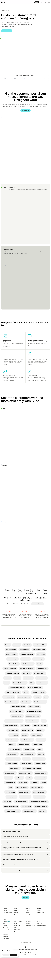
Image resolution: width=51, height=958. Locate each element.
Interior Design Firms (27, 730)
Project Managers (14, 768)
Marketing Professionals (27, 654)
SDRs (10, 787)
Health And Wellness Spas (34, 711)
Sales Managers (23, 782)
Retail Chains (19, 777)
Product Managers (40, 763)
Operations (26, 758)
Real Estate (28, 921)
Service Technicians (24, 792)
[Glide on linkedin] (28, 952)
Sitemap (29, 954)
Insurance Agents (24, 649)
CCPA (30, 942)
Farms (45, 697)
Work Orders (17, 929)
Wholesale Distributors (29, 811)
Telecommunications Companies (39, 801)
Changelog (5, 936)
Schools (44, 782)
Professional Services (30, 925)
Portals (15, 923)
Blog (4, 923)
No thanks (6, 954)
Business (28, 910)
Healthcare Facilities (17, 716)
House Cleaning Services (11, 725)
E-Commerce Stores (9, 697)
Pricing (4, 919)
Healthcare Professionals (32, 716)
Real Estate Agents (11, 649)
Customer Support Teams (34, 687)
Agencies (39, 663)
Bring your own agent (7, 912)
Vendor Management (18, 916)
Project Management (18, 921)
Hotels (43, 720)
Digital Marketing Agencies (13, 692)
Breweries (17, 678)
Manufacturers (41, 739)
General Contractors (34, 706)
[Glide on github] (30, 952)
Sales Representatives (40, 644)
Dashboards (17, 925)
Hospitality (28, 923)
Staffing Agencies (11, 796)
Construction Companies (19, 682)
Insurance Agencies (13, 730)
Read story (6, 460)
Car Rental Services (41, 678)
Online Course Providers (13, 758)
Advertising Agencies (27, 663)
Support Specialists (39, 796)
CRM (15, 927)
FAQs (4, 932)
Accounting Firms (13, 663)
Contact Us (37, 954)
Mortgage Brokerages (14, 749)
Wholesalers (42, 811)
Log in (42, 2)
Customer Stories (40, 912)
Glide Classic (6, 938)
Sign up (37, 2)
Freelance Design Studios (18, 706)
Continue (14, 954)
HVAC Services (25, 725)
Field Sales (16, 931)
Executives (37, 697)
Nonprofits (41, 754)
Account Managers (38, 659)
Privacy (21, 954)
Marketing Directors (24, 744)
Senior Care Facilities (36, 787)
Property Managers (12, 659)
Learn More (8, 952)
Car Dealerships (28, 678)
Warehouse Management (19, 919)
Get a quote (5, 30)
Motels (40, 749)
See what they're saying (37, 603)
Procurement (17, 914)
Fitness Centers (26, 701)
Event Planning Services (24, 697)
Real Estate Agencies (10, 773)
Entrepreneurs (41, 654)
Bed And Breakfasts (39, 673)
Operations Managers (38, 758)
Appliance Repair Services (26, 668)
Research (5, 925)
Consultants (27, 644)
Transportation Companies (11, 806)
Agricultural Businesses (10, 668)
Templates (39, 910)
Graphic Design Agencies (16, 711)
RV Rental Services (10, 782)
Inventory (16, 910)
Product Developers (26, 763)
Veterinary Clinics (26, 806)
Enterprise (28, 912)
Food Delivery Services (40, 701)
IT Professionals (14, 735)
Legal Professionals (36, 735)
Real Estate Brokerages (25, 773)
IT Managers (40, 730)
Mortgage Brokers (29, 749)
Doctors (26, 692)
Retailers (29, 777)
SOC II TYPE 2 (22, 942)
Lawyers (7, 644)
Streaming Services (25, 796)
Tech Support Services (20, 801)
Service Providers (10, 792)
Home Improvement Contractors (14, 720)
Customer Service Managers (17, 687)
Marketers (11, 744)
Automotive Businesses (13, 673)
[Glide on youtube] (20, 952)
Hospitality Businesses (32, 720)
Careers (5, 921)
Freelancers (17, 644)
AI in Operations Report (42, 925)
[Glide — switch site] (5, 2)
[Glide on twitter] (25, 952)
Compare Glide (6, 929)
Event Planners (25, 659)
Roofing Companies (41, 777)
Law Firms (24, 735)
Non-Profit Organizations (27, 754)
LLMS (33, 954)
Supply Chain (28, 914)
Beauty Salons (26, 673)
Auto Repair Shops (42, 668)
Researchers (8, 777)
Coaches (6, 682)
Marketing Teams (37, 744)
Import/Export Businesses (39, 725)
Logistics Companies (11, 739)
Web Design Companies (41, 806)
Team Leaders (7, 801)
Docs (38, 914)
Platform (5, 910)
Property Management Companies (32, 768)
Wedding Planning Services (12, 811)
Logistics (16, 912)
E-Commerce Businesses (38, 692)
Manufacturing (29, 916)
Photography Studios (11, 763)
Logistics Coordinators (27, 739)
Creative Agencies (42, 682)
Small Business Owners (39, 649)
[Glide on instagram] (22, 952)
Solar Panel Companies (39, 792)
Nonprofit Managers (11, 654)
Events (38, 921)
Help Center (39, 916)
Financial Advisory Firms (11, 701)
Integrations (5, 934)
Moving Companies (12, 754)
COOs (31, 682)
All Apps (16, 933)
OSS (25, 954)
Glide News (39, 923)
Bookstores (8, 678)
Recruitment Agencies (41, 773)
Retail (27, 919)
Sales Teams (34, 782)
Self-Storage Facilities (21, 787)
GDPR (27, 942)
